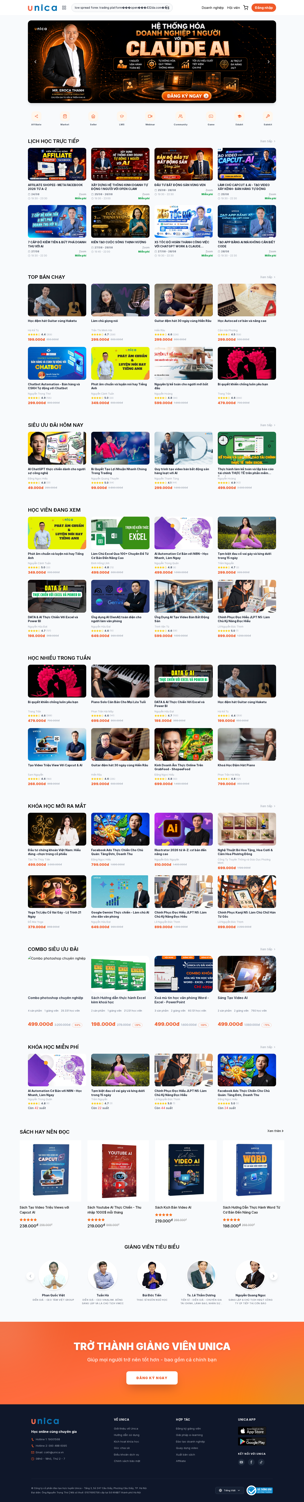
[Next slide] (269, 62)
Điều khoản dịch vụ (126, 1454)
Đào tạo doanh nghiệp (190, 1441)
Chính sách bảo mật (127, 1461)
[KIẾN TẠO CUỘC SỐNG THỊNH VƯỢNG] (152, 61)
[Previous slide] (35, 62)
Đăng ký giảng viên (188, 1428)
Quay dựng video (187, 1448)
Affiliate (181, 1461)
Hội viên (233, 8)
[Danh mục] (64, 8)
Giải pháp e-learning (189, 1435)
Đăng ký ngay (152, 1378)
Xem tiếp (266, 141)
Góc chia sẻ (122, 1448)
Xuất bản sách (185, 1454)
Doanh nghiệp (213, 8)
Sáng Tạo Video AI (233, 998)
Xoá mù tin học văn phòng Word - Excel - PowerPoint (181, 1000)
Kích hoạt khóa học (126, 1441)
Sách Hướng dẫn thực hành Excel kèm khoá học (118, 1000)
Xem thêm (274, 1131)
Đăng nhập (264, 8)
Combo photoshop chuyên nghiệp (55, 998)
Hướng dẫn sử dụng (126, 1435)
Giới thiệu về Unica (126, 1428)
